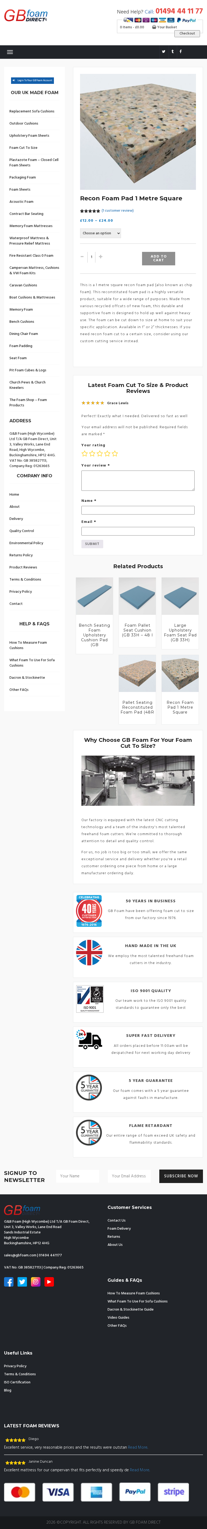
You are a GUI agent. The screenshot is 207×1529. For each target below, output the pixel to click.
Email (88, 522)
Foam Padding (20, 346)
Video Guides (118, 1318)
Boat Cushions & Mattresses (32, 297)
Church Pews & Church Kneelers (27, 385)
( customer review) (118, 211)
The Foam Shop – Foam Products (28, 403)
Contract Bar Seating (26, 214)
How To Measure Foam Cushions (28, 645)
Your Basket (166, 27)
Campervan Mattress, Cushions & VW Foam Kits (34, 270)
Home (14, 495)
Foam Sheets (19, 190)
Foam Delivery (119, 1229)
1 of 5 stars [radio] (84, 453)
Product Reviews (23, 567)
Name (88, 501)
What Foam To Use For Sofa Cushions (32, 663)
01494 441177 (50, 1255)
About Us (115, 1245)
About (14, 507)
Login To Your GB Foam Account (35, 81)
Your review (95, 465)
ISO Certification (17, 1382)
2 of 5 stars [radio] (92, 453)
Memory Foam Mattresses (31, 226)
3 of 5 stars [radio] (99, 453)
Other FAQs (19, 690)
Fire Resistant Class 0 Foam (31, 256)
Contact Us (117, 1221)
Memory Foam (21, 310)
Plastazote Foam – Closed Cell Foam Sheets (33, 163)
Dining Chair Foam (23, 334)
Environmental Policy (26, 543)
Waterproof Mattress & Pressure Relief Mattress (29, 241)
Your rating (93, 445)
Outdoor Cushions (23, 124)
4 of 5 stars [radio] (107, 453)
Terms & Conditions (25, 580)
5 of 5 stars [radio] (115, 453)
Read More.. (138, 1447)
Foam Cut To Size (23, 148)
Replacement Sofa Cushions (31, 111)
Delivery (16, 519)
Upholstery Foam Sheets (29, 136)
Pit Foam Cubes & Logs (27, 370)
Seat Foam (18, 358)
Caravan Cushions (23, 285)
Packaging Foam (22, 177)
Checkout (187, 33)
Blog (7, 1390)
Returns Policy (21, 555)
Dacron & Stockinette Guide (131, 1310)
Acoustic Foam (21, 202)
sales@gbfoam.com (20, 1255)
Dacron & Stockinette (27, 678)
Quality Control (21, 531)
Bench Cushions (21, 322)
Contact (16, 604)
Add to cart (159, 258)
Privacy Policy (20, 592)
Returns (114, 1237)
